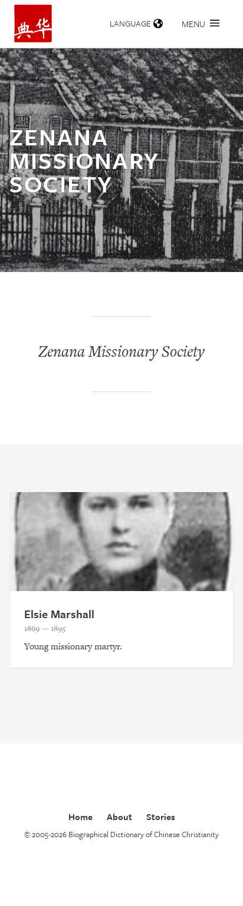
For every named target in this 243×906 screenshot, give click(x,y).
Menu (193, 23)
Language (130, 23)
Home (80, 816)
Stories (160, 816)
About (119, 816)
